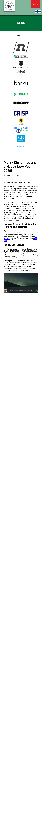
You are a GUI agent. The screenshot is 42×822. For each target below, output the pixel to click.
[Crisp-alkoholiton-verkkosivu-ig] (21, 113)
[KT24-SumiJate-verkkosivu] (21, 122)
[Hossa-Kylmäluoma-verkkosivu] (21, 73)
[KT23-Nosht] (21, 103)
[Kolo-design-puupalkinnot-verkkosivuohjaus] (21, 138)
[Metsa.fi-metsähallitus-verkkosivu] (21, 56)
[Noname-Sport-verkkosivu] (21, 48)
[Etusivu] (38, 11)
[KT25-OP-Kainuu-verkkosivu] (21, 98)
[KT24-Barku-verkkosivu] (21, 83)
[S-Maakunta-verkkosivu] (21, 94)
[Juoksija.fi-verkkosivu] (21, 147)
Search (36, 4)
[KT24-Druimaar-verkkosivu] (21, 130)
